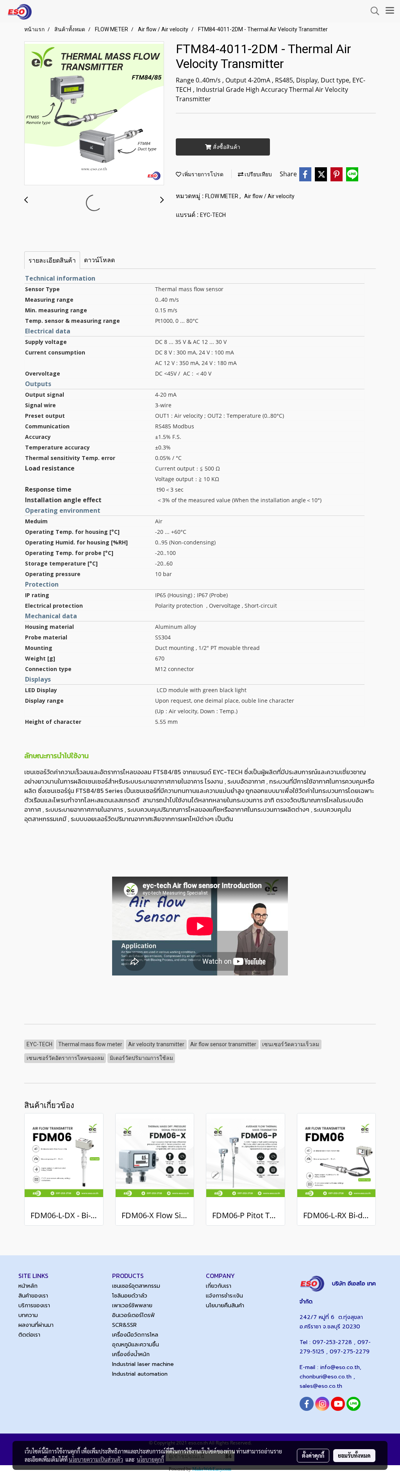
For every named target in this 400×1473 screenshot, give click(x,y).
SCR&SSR (124, 1325)
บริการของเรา (34, 1305)
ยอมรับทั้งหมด (354, 1455)
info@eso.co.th (340, 1367)
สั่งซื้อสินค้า (225, 146)
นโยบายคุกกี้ (150, 1459)
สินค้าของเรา (33, 1296)
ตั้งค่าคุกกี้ (313, 1455)
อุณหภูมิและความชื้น (135, 1345)
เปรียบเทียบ (257, 174)
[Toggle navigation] (389, 11)
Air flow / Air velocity (269, 196)
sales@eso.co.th (321, 1386)
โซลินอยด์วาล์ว (129, 1296)
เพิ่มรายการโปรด (202, 174)
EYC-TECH (213, 215)
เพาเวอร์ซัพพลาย (132, 1305)
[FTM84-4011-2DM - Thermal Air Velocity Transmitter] (94, 114)
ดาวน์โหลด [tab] (99, 260)
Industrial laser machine (143, 1364)
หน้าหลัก (28, 1286)
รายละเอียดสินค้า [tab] (52, 260)
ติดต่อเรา (29, 1335)
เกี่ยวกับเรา (218, 1286)
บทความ (28, 1315)
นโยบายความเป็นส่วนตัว (96, 1459)
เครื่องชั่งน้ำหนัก (131, 1354)
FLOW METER (222, 196)
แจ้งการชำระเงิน (224, 1296)
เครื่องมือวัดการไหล (135, 1335)
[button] (372, 11)
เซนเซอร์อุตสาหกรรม (136, 1286)
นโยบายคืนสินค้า (225, 1305)
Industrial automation (140, 1374)
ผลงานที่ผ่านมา (36, 1325)
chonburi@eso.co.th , (327, 1377)
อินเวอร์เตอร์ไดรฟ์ (133, 1315)
